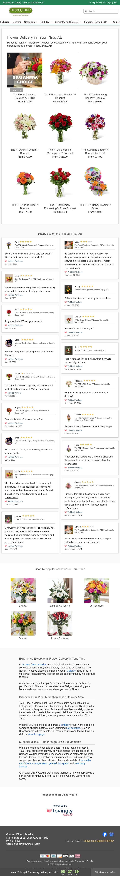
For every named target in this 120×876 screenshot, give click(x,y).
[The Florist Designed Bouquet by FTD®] (69, 245)
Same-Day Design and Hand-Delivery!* (24, 2)
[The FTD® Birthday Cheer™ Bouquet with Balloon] (69, 417)
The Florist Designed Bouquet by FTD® (90, 245)
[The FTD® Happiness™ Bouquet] (9, 410)
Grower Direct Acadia (34, 664)
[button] (111, 863)
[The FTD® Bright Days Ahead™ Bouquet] (9, 376)
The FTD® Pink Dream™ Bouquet (87, 384)
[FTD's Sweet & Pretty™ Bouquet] (69, 319)
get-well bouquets (58, 763)
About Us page (36, 734)
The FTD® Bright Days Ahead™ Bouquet (30, 376)
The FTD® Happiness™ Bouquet (27, 410)
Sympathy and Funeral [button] (67, 21)
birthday (65, 724)
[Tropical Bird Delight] (69, 289)
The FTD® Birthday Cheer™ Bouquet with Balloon (93, 417)
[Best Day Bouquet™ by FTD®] (9, 278)
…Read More (11, 497)
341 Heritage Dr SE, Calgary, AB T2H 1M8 (27, 837)
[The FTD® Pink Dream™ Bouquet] (69, 384)
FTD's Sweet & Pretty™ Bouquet (87, 320)
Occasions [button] (29, 21)
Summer (16, 21)
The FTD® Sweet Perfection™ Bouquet (30, 312)
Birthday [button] (45, 21)
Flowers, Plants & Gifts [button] (96, 21)
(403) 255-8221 (14, 840)
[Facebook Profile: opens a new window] (104, 834)
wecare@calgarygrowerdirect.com (23, 843)
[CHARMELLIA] (9, 519)
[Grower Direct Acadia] (21, 12)
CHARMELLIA (20, 519)
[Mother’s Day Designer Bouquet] (9, 343)
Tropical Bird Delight (82, 289)
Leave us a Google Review (99, 840)
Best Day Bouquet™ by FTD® (26, 279)
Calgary (71, 670)
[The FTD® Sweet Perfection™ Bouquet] (9, 312)
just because (73, 728)
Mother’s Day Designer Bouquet (27, 343)
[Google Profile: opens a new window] (111, 834)
